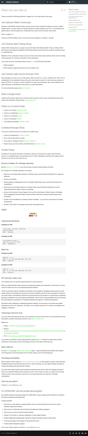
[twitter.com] (76, 433)
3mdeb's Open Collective (23, 351)
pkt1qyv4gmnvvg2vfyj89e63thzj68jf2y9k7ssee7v (22, 336)
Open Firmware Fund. (37, 319)
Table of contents (74, 9)
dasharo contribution (30, 141)
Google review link (30, 100)
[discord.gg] (82, 433)
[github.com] (70, 433)
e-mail (33, 61)
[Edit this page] (65, 10)
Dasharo (19, 110)
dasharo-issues (40, 144)
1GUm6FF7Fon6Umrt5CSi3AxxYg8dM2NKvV (22, 326)
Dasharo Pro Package (12, 167)
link (13, 34)
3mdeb (24, 110)
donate (8, 351)
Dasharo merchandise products (30, 362)
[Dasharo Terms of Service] (85, 433)
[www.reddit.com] (79, 433)
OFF (40, 339)
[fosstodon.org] (73, 433)
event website (26, 88)
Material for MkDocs (12, 433)
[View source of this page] (62, 10)
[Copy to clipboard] (64, 229)
